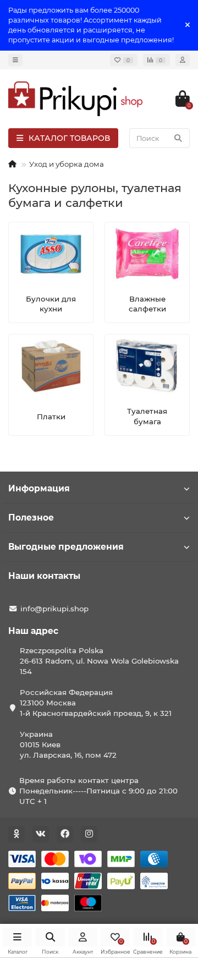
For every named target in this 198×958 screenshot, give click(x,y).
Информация (39, 488)
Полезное (31, 517)
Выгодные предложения (66, 546)
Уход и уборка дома (66, 164)
